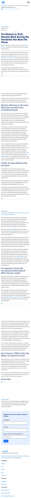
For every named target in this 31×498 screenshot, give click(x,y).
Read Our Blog (15, 258)
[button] (28, 2)
